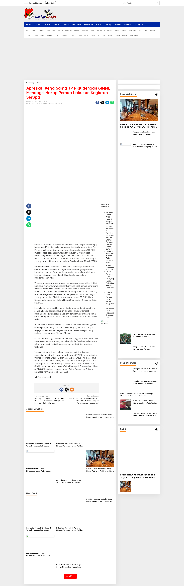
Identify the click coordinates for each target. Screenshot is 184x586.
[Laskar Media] (40, 14)
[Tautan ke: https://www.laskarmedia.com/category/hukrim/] (156, 94)
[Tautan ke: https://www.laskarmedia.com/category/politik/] (156, 429)
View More (70, 576)
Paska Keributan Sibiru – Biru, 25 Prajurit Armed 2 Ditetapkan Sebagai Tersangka (145, 335)
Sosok (55, 103)
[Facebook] (61, 390)
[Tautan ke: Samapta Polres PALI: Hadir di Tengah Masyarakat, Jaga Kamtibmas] (125, 372)
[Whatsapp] (112, 102)
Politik (45, 103)
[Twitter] (67, 390)
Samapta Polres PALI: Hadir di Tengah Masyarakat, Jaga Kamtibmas (110, 221)
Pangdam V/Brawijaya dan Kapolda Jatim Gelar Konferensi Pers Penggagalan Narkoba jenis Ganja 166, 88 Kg (145, 133)
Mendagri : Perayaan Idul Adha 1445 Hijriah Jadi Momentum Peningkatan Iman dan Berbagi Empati (49, 399)
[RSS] (72, 390)
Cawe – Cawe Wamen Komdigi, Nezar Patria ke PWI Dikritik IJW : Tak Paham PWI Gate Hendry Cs (99, 470)
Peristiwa (39, 103)
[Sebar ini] (97, 102)
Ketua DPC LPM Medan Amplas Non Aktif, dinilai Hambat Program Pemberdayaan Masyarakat (84, 399)
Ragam (50, 103)
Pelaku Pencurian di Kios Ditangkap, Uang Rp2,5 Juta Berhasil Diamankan (110, 280)
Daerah (33, 103)
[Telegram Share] (107, 102)
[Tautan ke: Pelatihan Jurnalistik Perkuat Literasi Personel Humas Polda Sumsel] (125, 385)
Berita (28, 103)
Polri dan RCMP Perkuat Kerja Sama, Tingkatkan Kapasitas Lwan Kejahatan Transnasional (110, 305)
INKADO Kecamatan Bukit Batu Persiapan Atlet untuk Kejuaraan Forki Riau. (110, 260)
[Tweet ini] (102, 102)
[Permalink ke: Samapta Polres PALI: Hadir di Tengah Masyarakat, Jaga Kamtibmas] (40, 427)
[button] (157, 3)
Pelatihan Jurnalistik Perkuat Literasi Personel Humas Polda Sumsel (110, 241)
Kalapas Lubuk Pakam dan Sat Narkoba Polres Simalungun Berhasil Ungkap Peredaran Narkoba (144, 348)
